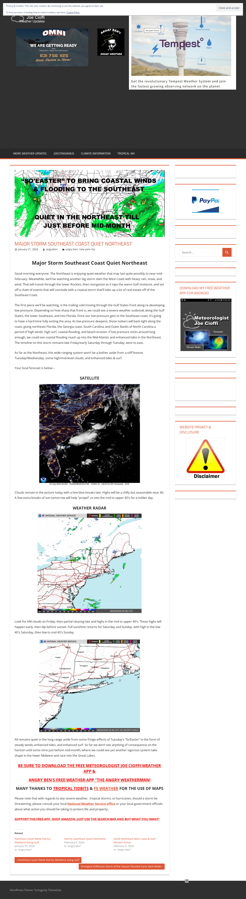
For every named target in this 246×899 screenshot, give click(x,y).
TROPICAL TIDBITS (71, 788)
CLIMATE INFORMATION (96, 153)
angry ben (72, 249)
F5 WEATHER (106, 788)
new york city (87, 249)
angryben (52, 249)
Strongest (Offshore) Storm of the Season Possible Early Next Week (120, 867)
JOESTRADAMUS (64, 153)
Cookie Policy (73, 12)
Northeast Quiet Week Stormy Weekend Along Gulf (32, 840)
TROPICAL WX (126, 153)
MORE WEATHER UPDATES (30, 153)
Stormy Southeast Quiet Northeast (85, 838)
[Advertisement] (123, 118)
